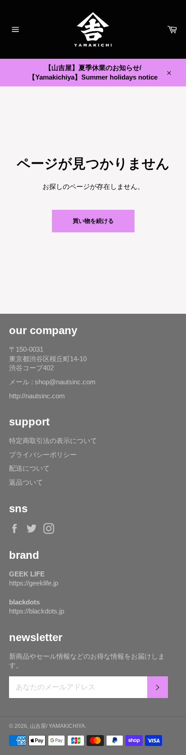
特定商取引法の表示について (53, 440)
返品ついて (26, 482)
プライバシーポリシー (43, 454)
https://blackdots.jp (36, 611)
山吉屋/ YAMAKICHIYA (57, 726)
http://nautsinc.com (37, 396)
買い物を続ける (93, 220)
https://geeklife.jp (33, 583)
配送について (29, 468)
